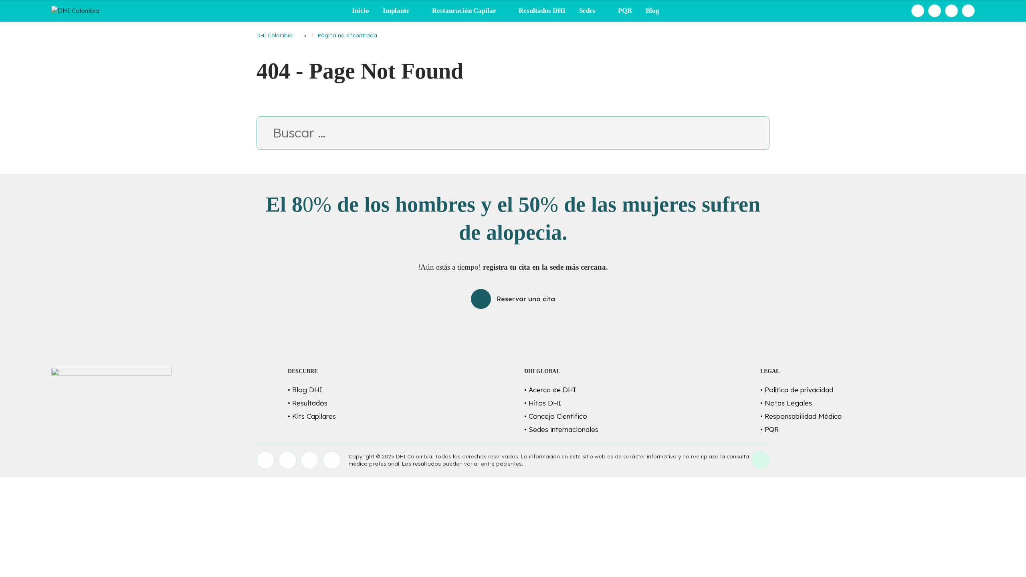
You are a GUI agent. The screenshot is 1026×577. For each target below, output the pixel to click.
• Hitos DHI (542, 403)
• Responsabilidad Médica (801, 416)
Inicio (360, 10)
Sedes (587, 10)
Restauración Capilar (464, 10)
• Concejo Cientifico (555, 416)
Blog (652, 10)
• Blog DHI (305, 389)
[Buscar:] (513, 135)
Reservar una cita (526, 299)
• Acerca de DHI (550, 389)
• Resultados (307, 403)
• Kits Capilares (312, 416)
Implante (396, 10)
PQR (625, 10)
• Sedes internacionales (561, 429)
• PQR (769, 429)
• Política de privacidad (796, 389)
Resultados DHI (542, 10)
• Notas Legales (786, 403)
